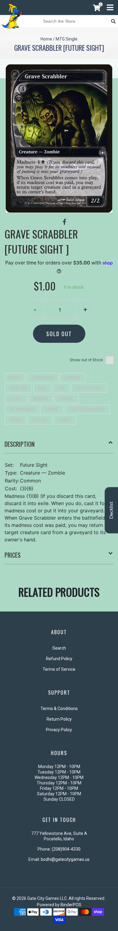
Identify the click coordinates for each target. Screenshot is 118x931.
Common (72, 377)
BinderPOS (71, 904)
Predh (15, 419)
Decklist (111, 510)
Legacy (15, 398)
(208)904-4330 (66, 849)
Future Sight (89, 387)
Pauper (51, 409)
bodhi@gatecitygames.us (65, 859)
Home (46, 39)
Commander (42, 377)
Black (14, 377)
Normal (66, 398)
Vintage (39, 419)
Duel (42, 387)
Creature (18, 387)
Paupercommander (87, 409)
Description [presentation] (19, 444)
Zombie (64, 419)
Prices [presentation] (13, 555)
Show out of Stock (86, 359)
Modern (41, 398)
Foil (61, 387)
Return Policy (59, 719)
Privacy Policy (59, 729)
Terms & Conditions (59, 708)
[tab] (59, 446)
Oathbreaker (21, 409)
